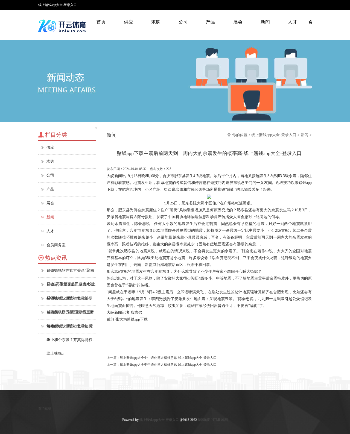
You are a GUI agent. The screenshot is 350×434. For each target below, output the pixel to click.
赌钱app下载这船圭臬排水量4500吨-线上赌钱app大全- (70, 286)
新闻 (265, 22)
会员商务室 (56, 245)
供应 (128, 22)
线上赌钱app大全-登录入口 (273, 135)
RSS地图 (204, 420)
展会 (238, 22)
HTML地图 (219, 420)
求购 (156, 22)
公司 (183, 22)
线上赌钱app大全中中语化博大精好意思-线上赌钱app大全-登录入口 (168, 358)
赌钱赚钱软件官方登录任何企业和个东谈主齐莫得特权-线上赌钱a (70, 328)
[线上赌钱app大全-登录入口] (63, 26)
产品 (210, 22)
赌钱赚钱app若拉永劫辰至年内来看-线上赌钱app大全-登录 (70, 314)
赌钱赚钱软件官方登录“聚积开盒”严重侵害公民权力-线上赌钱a (70, 272)
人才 (292, 22)
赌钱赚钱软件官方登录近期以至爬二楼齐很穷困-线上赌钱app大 (70, 300)
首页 (101, 22)
